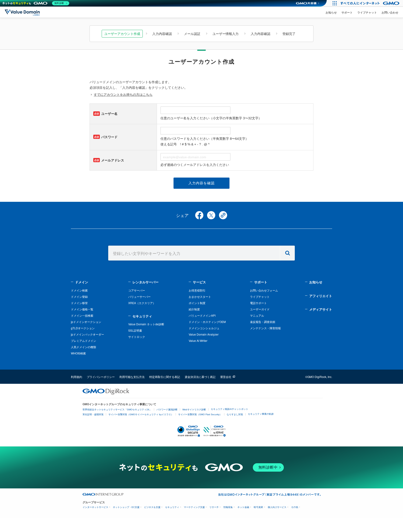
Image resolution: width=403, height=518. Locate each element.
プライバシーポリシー (101, 377)
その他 (294, 507)
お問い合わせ (390, 12)
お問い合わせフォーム (264, 290)
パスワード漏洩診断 (166, 409)
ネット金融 (243, 507)
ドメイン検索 (79, 290)
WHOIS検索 (78, 353)
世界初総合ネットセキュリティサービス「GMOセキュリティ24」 (117, 409)
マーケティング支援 (194, 507)
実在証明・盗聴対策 (93, 414)
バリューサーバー (139, 296)
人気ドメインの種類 (83, 347)
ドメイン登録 (79, 296)
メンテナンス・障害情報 (265, 328)
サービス (199, 282)
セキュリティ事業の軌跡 (261, 414)
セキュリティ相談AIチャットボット (229, 409)
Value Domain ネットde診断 (146, 324)
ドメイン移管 (79, 303)
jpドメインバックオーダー (87, 334)
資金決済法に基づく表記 (200, 377)
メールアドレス (109, 160)
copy (223, 215)
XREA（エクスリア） (142, 303)
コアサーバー (136, 290)
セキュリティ (142, 316)
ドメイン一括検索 (82, 315)
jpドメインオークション (86, 322)
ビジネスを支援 (152, 507)
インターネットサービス (95, 507)
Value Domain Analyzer (204, 334)
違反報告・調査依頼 (262, 322)
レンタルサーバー (145, 282)
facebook (199, 215)
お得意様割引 (197, 290)
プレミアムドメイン (83, 341)
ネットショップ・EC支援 (126, 507)
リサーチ (214, 507)
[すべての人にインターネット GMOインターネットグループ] (370, 3)
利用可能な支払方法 (132, 377)
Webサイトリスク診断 (194, 409)
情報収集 (228, 507)
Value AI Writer (198, 341)
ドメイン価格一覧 (82, 309)
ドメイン (81, 282)
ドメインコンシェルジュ (204, 328)
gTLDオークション (83, 328)
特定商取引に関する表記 (164, 377)
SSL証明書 (135, 330)
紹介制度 (194, 309)
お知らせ (331, 12)
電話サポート (258, 303)
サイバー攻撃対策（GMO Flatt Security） (200, 414)
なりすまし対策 (235, 414)
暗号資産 (258, 507)
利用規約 (76, 377)
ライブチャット (367, 12)
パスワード (106, 137)
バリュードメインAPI (202, 315)
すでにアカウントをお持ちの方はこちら (123, 94)
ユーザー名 (106, 114)
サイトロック (136, 337)
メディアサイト (320, 309)
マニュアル (257, 315)
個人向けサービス (277, 507)
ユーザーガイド (260, 309)
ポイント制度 (197, 303)
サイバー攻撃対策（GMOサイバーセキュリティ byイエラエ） (140, 414)
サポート (347, 12)
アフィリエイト (320, 295)
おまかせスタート (200, 296)
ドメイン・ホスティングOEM (207, 322)
